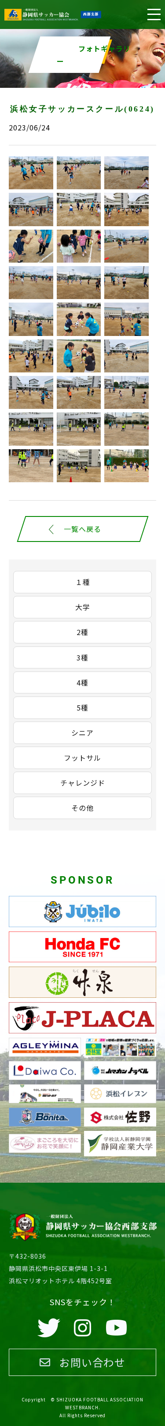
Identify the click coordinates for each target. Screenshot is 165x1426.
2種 (82, 632)
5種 (82, 707)
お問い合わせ (92, 1362)
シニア (82, 732)
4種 (82, 682)
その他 (82, 807)
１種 (82, 582)
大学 (82, 607)
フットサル (82, 757)
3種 (82, 657)
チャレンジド (82, 782)
